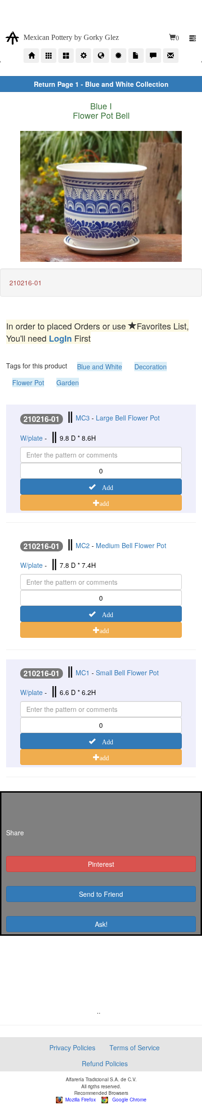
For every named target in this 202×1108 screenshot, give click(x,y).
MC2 (83, 545)
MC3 (83, 417)
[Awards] (118, 55)
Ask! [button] (101, 924)
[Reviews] (153, 55)
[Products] (48, 55)
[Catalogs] (66, 55)
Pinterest (101, 864)
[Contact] (171, 55)
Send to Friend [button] (101, 894)
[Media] (136, 55)
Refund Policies (105, 1063)
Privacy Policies (72, 1047)
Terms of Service (134, 1047)
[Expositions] (101, 55)
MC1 (83, 672)
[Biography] (83, 55)
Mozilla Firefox (79, 1099)
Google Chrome (127, 1099)
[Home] (31, 55)
